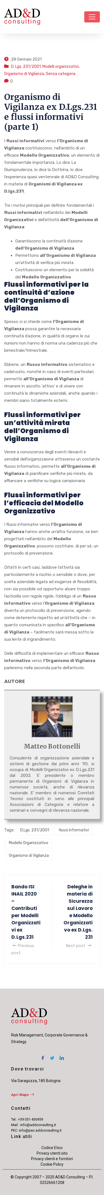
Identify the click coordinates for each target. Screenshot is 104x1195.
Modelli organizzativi (60, 66)
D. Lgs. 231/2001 (26, 66)
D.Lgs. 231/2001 (34, 830)
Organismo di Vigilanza (24, 73)
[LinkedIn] (61, 1056)
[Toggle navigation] (92, 16)
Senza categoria (60, 73)
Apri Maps (20, 1095)
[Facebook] (43, 1056)
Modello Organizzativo (28, 842)
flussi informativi (74, 830)
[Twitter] (52, 1056)
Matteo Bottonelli (52, 746)
